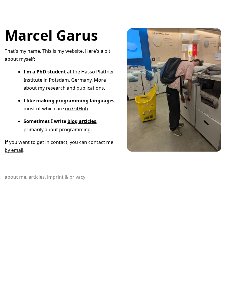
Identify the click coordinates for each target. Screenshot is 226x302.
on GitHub (76, 108)
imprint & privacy (66, 177)
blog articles (81, 121)
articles (37, 177)
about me (15, 177)
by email (14, 150)
